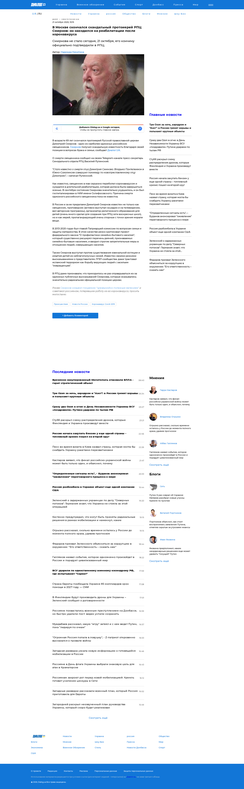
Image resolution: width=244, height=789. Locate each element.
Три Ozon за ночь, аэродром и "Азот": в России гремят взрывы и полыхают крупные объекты (170, 128)
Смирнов (75, 147)
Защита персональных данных (138, 771)
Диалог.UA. (114, 150)
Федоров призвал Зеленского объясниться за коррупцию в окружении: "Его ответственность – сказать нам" (170, 265)
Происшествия (61, 304)
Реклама (83, 771)
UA (34, 13)
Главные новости (165, 115)
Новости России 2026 (70, 19)
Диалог (55, 19)
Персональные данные (105, 771)
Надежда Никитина (72, 52)
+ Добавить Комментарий (75, 315)
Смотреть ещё (98, 718)
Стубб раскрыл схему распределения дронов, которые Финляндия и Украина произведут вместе (170, 164)
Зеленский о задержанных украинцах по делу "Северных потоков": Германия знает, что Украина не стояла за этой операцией (90, 503)
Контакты (68, 771)
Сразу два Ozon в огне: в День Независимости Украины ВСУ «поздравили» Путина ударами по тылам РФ (169, 145)
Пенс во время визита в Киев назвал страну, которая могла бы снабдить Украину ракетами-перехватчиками (168, 199)
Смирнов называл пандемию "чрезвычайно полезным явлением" (99, 288)
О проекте (36, 771)
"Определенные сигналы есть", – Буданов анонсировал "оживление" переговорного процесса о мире (170, 216)
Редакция (52, 771)
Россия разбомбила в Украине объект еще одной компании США (169, 230)
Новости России (79, 304)
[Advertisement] (98, 341)
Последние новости (71, 372)
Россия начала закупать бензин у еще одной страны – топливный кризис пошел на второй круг (169, 181)
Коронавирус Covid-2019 (103, 304)
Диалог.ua (131, 777)
